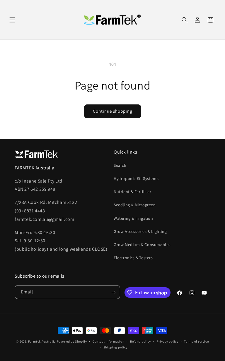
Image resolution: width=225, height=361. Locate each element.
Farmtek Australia (42, 341)
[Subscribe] (113, 292)
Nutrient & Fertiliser (132, 191)
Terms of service (196, 341)
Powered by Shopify (72, 341)
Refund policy (140, 341)
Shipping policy (115, 347)
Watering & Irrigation (133, 218)
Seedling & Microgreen (135, 204)
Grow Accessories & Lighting (140, 231)
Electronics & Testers (133, 257)
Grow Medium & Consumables (142, 244)
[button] (12, 19)
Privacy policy (167, 341)
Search (120, 165)
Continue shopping (112, 111)
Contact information (108, 341)
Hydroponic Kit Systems (136, 178)
